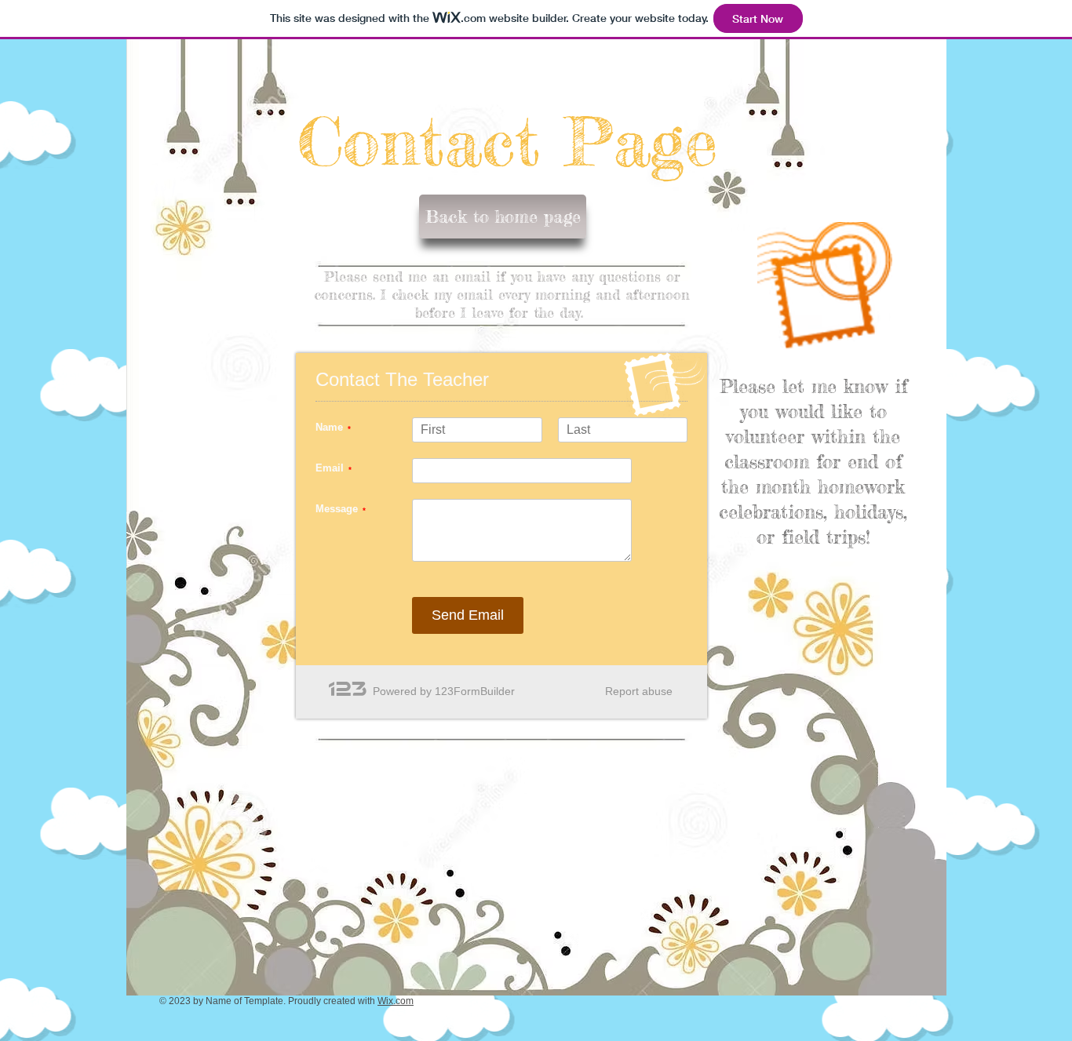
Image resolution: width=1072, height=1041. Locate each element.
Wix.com (395, 1001)
